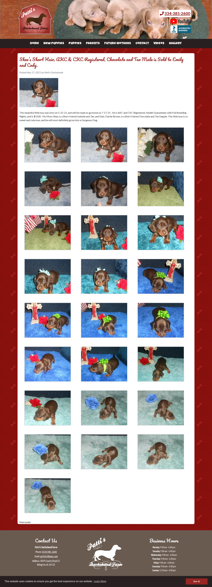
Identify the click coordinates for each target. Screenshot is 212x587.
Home (34, 43)
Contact (142, 43)
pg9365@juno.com (49, 556)
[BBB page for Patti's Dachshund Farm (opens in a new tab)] (180, 31)
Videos (158, 43)
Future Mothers (117, 43)
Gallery (175, 43)
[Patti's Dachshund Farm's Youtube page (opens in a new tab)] (180, 22)
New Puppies (53, 43)
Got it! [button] (196, 581)
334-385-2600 (177, 13)
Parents (93, 43)
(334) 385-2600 (49, 551)
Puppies (75, 43)
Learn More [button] (100, 581)
